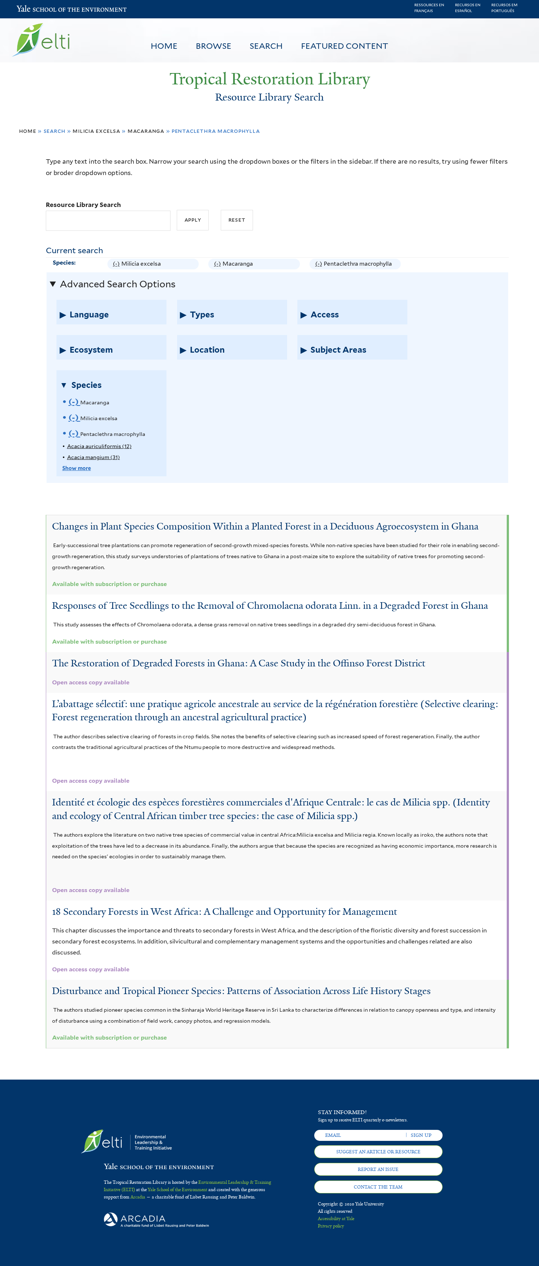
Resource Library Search (83, 204)
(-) (117, 264)
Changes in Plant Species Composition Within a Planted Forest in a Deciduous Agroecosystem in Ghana (265, 526)
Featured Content (344, 46)
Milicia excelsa (96, 130)
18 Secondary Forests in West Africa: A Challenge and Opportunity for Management (224, 911)
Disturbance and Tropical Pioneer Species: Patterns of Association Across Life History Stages (241, 991)
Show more (76, 468)
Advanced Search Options (118, 284)
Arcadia (138, 1197)
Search (266, 46)
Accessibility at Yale (336, 1219)
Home (164, 46)
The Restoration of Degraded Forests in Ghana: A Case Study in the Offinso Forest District (238, 663)
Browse (213, 46)
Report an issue (378, 1169)
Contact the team (378, 1187)
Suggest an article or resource (378, 1152)
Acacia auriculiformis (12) (99, 446)
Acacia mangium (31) (93, 457)
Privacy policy (331, 1226)
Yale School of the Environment (35, 9)
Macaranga (146, 130)
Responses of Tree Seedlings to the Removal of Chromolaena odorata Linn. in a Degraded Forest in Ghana (270, 605)
